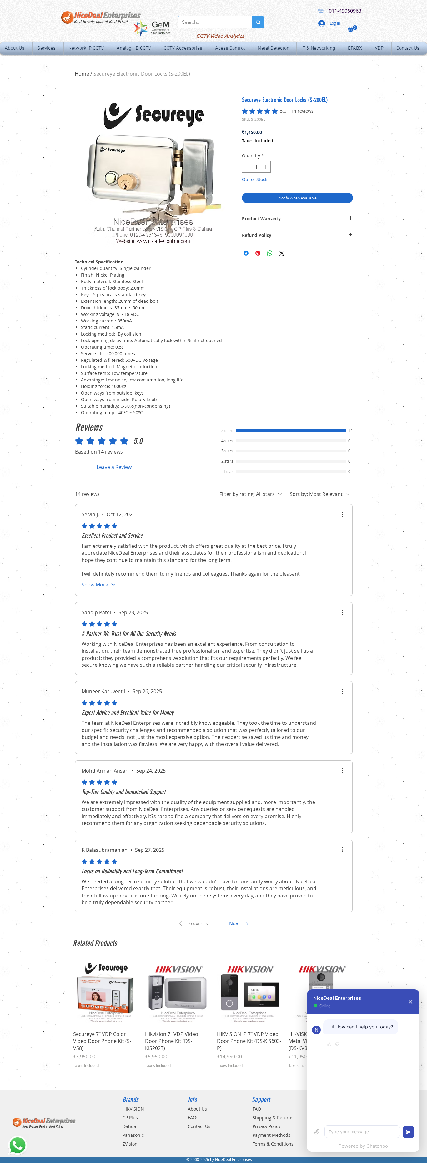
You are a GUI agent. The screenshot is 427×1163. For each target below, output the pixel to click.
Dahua (129, 1126)
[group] (213, 1022)
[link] (278, 111)
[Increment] (266, 166)
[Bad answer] (337, 1044)
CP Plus (130, 1118)
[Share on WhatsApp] (270, 253)
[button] (352, 28)
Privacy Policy (266, 1126)
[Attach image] (317, 1132)
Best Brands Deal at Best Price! (101, 22)
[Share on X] (281, 253)
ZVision (130, 1144)
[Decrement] (247, 166)
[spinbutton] (256, 166)
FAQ (257, 1109)
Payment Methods (271, 1135)
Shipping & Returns (273, 1118)
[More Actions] (342, 514)
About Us (197, 1109)
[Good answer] (329, 1044)
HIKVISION (133, 1109)
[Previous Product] (64, 992)
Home (82, 73)
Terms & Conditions (273, 1144)
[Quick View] (106, 993)
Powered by (363, 1146)
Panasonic (133, 1135)
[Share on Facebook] (246, 253)
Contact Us (199, 1126)
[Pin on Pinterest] (258, 253)
